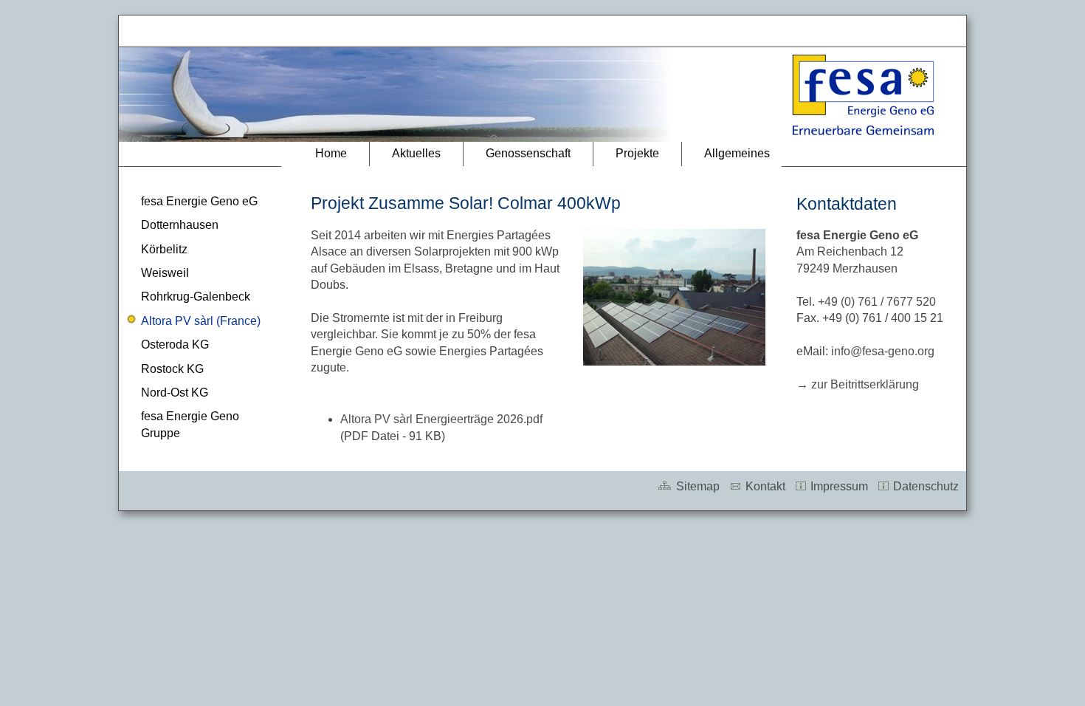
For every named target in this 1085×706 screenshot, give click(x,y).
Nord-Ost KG (174, 392)
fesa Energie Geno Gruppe (190, 424)
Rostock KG (172, 369)
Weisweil (165, 273)
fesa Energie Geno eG (199, 201)
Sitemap (696, 486)
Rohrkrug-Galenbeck (195, 296)
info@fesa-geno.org (882, 351)
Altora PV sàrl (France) (201, 321)
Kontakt (764, 486)
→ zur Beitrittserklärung (857, 384)
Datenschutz (924, 486)
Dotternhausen (179, 225)
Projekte (637, 153)
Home (331, 153)
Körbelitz (164, 249)
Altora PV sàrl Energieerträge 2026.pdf (441, 419)
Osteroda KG (175, 344)
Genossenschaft (528, 153)
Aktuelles (416, 153)
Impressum (837, 486)
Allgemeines (737, 153)
